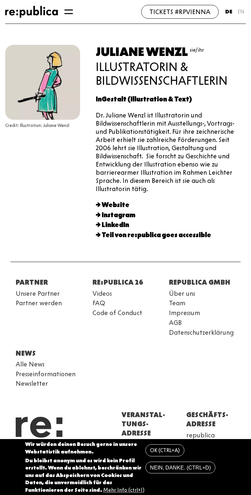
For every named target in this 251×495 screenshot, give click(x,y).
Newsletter (32, 383)
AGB (175, 323)
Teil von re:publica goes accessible (156, 235)
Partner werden (39, 303)
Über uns (182, 293)
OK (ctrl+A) (165, 450)
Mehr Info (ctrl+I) (123, 490)
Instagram (118, 215)
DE (228, 12)
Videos (102, 293)
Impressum (184, 313)
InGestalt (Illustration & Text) (144, 99)
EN (241, 12)
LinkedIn (115, 225)
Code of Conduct (117, 313)
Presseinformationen (45, 374)
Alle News (30, 364)
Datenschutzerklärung (201, 332)
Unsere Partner (38, 293)
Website (115, 205)
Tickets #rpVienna (179, 12)
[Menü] (68, 12)
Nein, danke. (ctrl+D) (180, 467)
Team (177, 303)
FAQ (98, 303)
